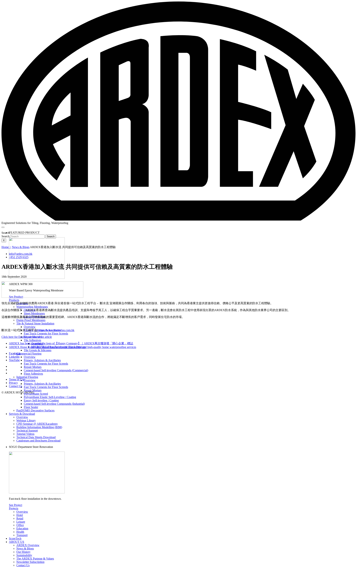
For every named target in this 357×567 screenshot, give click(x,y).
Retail (19, 518)
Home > (6, 247)
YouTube (14, 360)
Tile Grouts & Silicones (37, 350)
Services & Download (22, 413)
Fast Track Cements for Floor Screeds (46, 333)
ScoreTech (15, 538)
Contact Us (23, 565)
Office (20, 525)
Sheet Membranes (34, 313)
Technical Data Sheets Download (36, 437)
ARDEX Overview (27, 545)
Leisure (20, 521)
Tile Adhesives (32, 340)
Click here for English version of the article (26, 336)
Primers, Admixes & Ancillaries (42, 360)
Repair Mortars (32, 367)
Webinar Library (26, 420)
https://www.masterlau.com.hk (56, 330)
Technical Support (27, 430)
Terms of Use (17, 379)
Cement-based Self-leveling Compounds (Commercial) (56, 370)
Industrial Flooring (27, 377)
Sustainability (24, 555)
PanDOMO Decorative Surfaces (35, 410)
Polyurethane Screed (36, 393)
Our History (23, 551)
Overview (30, 326)
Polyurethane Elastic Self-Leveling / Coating (50, 397)
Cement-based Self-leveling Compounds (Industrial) (54, 403)
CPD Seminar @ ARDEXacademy (37, 423)
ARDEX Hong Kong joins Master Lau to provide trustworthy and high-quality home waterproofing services (72, 347)
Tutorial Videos (25, 433)
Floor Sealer (31, 407)
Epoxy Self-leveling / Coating (41, 400)
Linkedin (14, 356)
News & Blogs (25, 548)
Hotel (19, 515)
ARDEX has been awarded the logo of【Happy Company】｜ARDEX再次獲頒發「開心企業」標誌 (71, 343)
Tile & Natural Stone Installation (35, 323)
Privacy (13, 382)
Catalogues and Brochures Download (38, 440)
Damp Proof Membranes (30, 320)
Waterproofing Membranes (32, 306)
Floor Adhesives (33, 373)
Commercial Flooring (28, 353)
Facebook (14, 353)
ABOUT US (16, 541)
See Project (15, 505)
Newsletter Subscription (30, 561)
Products (14, 300)
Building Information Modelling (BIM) (39, 427)
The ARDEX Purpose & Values (35, 558)
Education (22, 528)
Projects (13, 508)
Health (20, 531)
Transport (22, 535)
